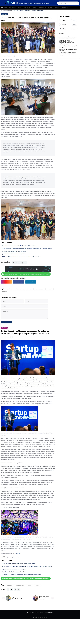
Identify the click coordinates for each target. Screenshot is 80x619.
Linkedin (31, 282)
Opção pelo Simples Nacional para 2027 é (17, 597)
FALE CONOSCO (64, 8)
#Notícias (4, 14)
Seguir (74, 20)
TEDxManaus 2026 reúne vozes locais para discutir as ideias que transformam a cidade (21, 256)
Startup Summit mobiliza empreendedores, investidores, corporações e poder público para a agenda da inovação (27, 248)
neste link (18, 553)
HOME (5, 8)
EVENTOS (34, 8)
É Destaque (9, 585)
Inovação (30, 585)
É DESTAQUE (27, 8)
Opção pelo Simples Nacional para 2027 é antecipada (14, 251)
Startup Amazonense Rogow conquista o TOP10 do (43, 598)
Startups (37, 585)
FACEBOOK (19, 282)
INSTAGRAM (6, 282)
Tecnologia (4, 291)
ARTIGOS (56, 8)
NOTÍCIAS (20, 8)
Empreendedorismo (20, 585)
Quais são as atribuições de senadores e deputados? (13, 254)
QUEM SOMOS (12, 8)
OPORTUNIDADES (42, 8)
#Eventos (4, 327)
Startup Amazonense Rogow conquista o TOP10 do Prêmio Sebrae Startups (18, 245)
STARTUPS (50, 8)
